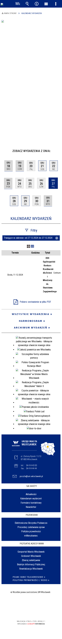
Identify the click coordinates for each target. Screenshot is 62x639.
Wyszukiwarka (27, 4)
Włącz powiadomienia (17, 4)
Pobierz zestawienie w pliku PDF (35, 301)
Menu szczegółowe (55, 4)
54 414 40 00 (31, 465)
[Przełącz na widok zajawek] (28, 246)
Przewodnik (32, 515)
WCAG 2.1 (40, 612)
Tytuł (47, 252)
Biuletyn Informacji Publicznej (31, 564)
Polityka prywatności (31, 531)
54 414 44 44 (31, 468)
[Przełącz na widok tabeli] (32, 246)
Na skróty (31, 486)
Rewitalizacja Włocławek (31, 568)
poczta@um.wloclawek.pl (31, 476)
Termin (15, 252)
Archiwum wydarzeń (30, 327)
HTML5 (26, 612)
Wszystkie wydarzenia (30, 314)
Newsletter (31, 507)
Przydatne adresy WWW (32, 543)
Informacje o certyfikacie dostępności (31, 602)
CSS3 (30, 612)
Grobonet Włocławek (31, 556)
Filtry (34, 230)
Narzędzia (36, 4)
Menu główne (46, 4)
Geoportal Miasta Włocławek (31, 551)
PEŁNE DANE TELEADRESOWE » (29, 577)
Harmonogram (30, 321)
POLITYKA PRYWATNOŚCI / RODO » (31, 580)
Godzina (35, 252)
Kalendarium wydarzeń (31, 498)
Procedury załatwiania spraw (31, 527)
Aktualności (31, 494)
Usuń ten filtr (56, 238)
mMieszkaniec (31, 535)
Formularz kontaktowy (31, 502)
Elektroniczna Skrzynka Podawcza (31, 522)
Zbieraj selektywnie (31, 560)
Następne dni (57, 149)
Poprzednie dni (5, 149)
